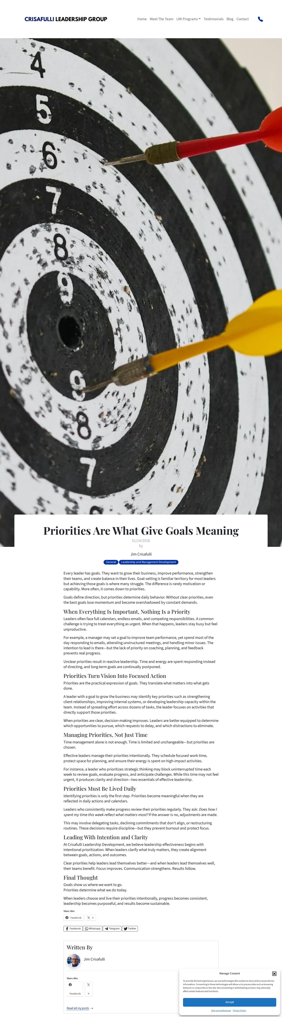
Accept (230, 1002)
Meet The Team (161, 19)
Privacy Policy (239, 1010)
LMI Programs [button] (187, 19)
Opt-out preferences (221, 1010)
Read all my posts (78, 1008)
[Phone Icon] (260, 19)
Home (142, 19)
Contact (243, 19)
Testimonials (213, 19)
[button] (274, 973)
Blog (230, 19)
